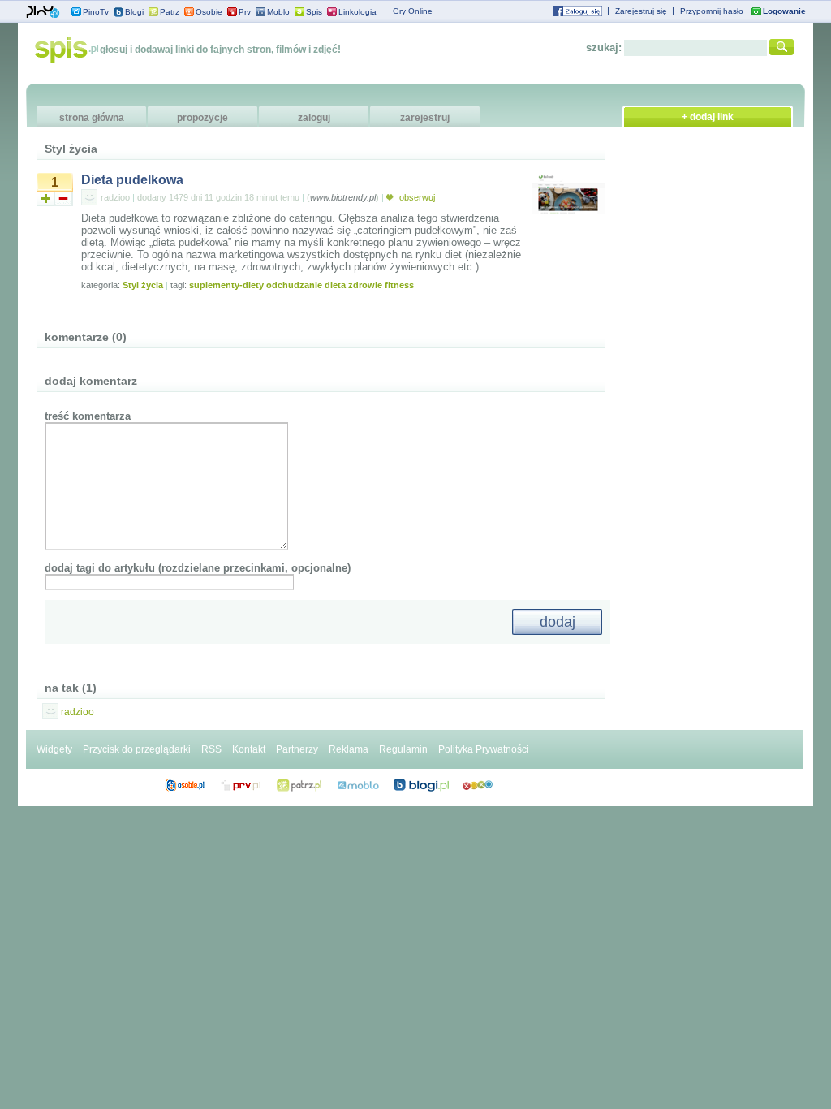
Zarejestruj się (641, 10)
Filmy (299, 785)
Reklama (348, 749)
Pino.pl (43, 12)
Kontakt (248, 749)
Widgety (54, 749)
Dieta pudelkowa (132, 180)
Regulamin (403, 749)
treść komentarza (88, 416)
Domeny (241, 785)
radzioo (115, 197)
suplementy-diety (226, 285)
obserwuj (416, 197)
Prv (245, 11)
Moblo (278, 11)
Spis (314, 11)
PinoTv (96, 11)
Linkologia (357, 11)
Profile (184, 785)
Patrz (169, 11)
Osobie (209, 11)
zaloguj (314, 117)
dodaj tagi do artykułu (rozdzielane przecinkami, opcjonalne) (198, 568)
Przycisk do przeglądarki (137, 749)
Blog (421, 785)
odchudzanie (294, 285)
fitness (399, 285)
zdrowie (365, 285)
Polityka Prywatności (483, 749)
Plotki (477, 785)
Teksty (358, 785)
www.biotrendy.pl (343, 197)
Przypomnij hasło (711, 10)
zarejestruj (425, 117)
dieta (335, 285)
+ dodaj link (708, 117)
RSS (211, 749)
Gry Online (413, 10)
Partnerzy (297, 749)
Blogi (134, 11)
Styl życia (143, 285)
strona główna (91, 117)
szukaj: (604, 47)
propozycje (202, 117)
